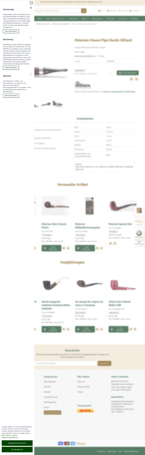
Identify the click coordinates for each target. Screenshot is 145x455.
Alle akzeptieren (17, 449)
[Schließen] (31, 2)
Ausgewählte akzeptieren (17, 443)
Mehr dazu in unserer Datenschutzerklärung (10, 436)
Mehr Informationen (11, 31)
